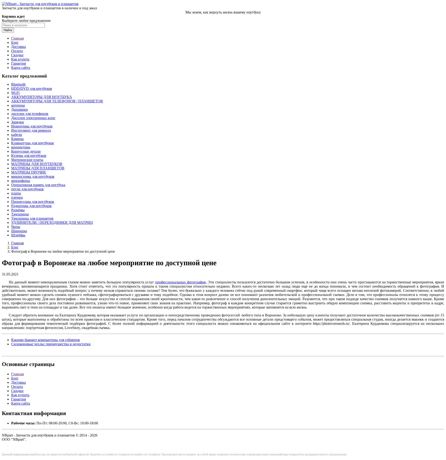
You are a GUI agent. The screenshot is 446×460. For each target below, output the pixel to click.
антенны (18, 105)
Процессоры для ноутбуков (32, 202)
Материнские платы (27, 160)
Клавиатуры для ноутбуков (32, 143)
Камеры (17, 139)
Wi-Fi (15, 93)
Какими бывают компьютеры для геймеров (45, 340)
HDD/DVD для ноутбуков (31, 89)
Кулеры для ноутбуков (28, 156)
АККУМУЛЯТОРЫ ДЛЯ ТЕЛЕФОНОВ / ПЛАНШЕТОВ (57, 101)
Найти (8, 30)
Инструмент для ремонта (31, 130)
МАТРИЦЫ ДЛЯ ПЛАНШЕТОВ (37, 168)
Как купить (20, 59)
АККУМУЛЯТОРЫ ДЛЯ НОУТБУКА (41, 97)
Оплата (17, 51)
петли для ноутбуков (27, 189)
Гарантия (18, 63)
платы (16, 193)
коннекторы (20, 147)
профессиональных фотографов (180, 282)
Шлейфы (18, 235)
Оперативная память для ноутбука (38, 185)
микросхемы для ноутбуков (32, 176)
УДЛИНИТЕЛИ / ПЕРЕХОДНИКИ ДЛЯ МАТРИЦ (52, 223)
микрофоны (20, 181)
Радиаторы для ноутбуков (31, 206)
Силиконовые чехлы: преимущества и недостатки (51, 344)
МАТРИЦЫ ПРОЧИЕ (28, 172)
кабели (16, 135)
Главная (17, 38)
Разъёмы (18, 210)
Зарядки (17, 122)
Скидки (17, 55)
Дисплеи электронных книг (33, 118)
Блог (15, 42)
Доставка (18, 47)
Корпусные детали (26, 151)
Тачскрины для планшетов (32, 218)
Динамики (19, 109)
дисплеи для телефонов (29, 114)
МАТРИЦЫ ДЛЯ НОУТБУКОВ (36, 164)
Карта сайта (20, 68)
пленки (17, 197)
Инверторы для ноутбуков (31, 126)
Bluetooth (18, 84)
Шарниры (19, 231)
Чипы (15, 227)
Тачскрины (20, 214)
